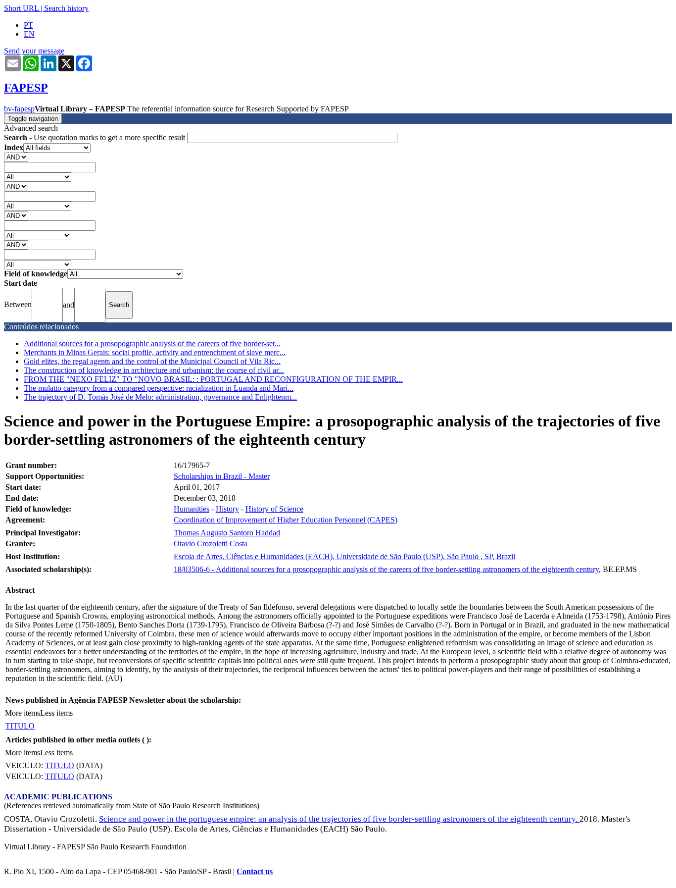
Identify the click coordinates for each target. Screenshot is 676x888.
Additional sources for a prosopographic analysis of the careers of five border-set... (152, 343)
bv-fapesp (19, 108)
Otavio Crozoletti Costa (210, 543)
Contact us (255, 871)
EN (29, 34)
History (227, 509)
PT (28, 25)
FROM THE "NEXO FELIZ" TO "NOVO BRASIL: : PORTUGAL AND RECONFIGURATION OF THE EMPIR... (213, 379)
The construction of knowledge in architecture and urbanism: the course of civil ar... (154, 370)
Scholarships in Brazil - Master (222, 476)
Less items (56, 713)
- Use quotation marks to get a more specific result (95, 137)
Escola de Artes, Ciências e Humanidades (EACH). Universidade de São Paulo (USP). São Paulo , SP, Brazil (344, 556)
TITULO (20, 726)
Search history (66, 8)
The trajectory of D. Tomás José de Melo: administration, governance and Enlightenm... (160, 397)
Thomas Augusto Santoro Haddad (227, 532)
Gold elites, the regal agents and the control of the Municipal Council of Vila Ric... (152, 361)
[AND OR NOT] (16, 157)
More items (22, 713)
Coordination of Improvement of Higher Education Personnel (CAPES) (285, 520)
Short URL (21, 8)
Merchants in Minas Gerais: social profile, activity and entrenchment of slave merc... (155, 352)
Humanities (191, 509)
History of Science (274, 509)
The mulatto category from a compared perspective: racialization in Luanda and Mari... (158, 388)
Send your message (34, 51)
